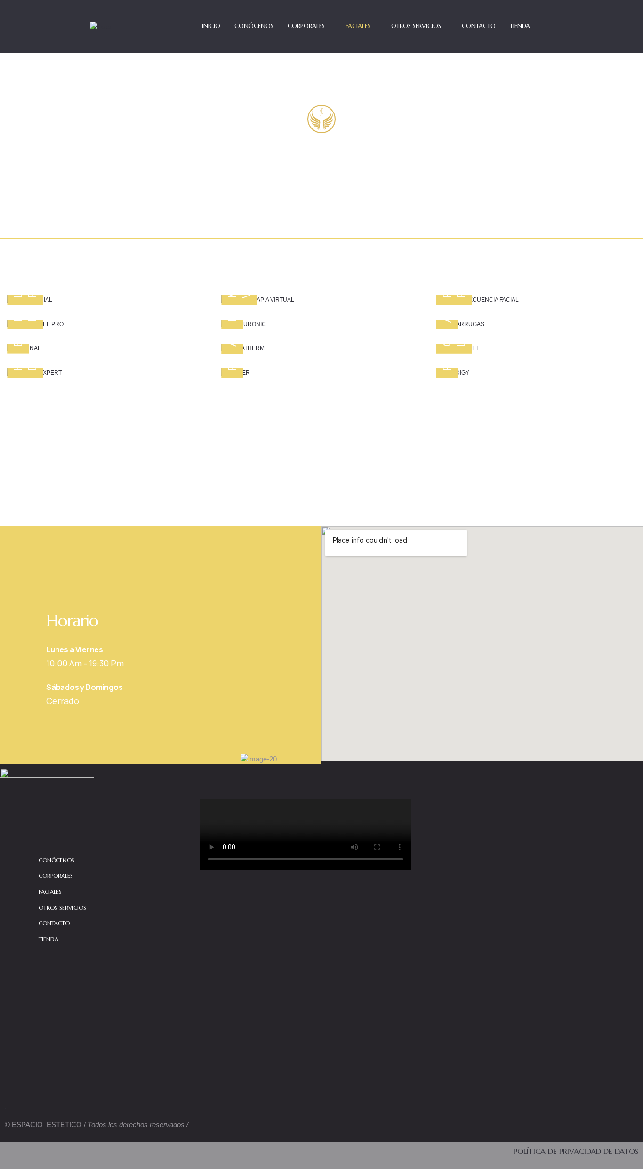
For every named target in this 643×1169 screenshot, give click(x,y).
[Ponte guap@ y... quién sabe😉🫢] (601, 1043)
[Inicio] (100, 27)
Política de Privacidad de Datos (576, 1151)
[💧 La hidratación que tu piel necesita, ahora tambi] (530, 894)
